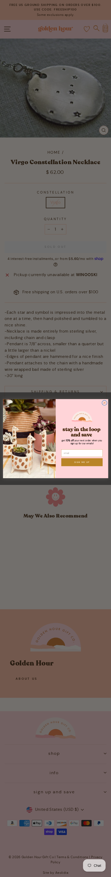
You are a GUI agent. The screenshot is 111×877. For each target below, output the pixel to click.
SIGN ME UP (81, 462)
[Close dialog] (104, 402)
